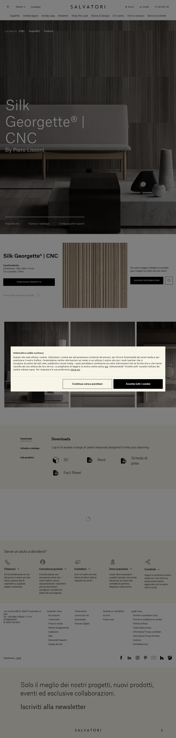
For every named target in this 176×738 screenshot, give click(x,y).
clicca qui (75, 370)
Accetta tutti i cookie (138, 384)
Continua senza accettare (87, 384)
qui (106, 367)
